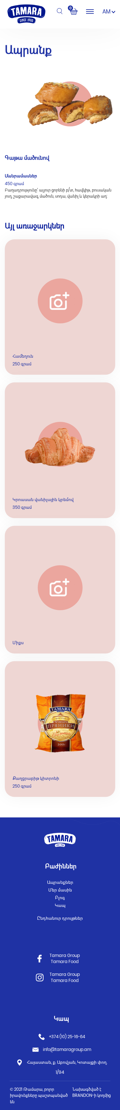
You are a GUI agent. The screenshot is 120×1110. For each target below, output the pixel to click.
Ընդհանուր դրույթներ (60, 918)
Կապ (60, 905)
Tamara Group (65, 955)
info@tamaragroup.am (67, 1049)
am (107, 11)
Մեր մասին (60, 890)
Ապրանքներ (60, 882)
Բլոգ (60, 897)
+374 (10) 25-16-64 (66, 1036)
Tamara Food (65, 962)
